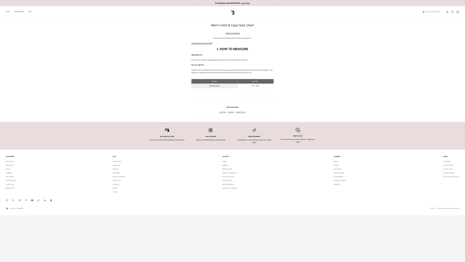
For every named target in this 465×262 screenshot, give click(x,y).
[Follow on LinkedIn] (45, 200)
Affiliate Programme (229, 173)
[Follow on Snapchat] (51, 200)
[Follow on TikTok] (38, 200)
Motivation (338, 169)
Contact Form (241, 112)
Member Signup (228, 184)
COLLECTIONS (18, 11)
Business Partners (340, 180)
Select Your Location (229, 188)
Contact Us (117, 180)
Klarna (115, 188)
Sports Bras (10, 177)
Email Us (231, 112)
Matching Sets (11, 180)
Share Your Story (228, 177)
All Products (10, 161)
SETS (29, 11)
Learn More (245, 3)
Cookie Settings (448, 173)
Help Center (117, 161)
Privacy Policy (448, 165)
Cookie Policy (448, 169)
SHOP (7, 11)
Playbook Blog (339, 173)
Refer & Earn (10, 188)
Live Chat (222, 112)
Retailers (337, 184)
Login (224, 161)
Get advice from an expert (200, 43)
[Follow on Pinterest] (26, 200)
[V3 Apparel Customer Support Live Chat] (211, 43)
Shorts (8, 169)
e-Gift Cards (10, 184)
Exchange (116, 173)
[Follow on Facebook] (7, 200)
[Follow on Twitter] (13, 200)
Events (336, 165)
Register (225, 165)
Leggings (9, 173)
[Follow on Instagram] (19, 200)
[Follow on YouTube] (32, 200)
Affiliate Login (227, 169)
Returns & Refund (119, 177)
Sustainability (338, 177)
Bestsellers (9, 165)
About (336, 161)
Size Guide (116, 165)
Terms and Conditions (451, 177)
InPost (115, 192)
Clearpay (116, 184)
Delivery (116, 169)
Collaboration (227, 180)
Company (446, 161)
